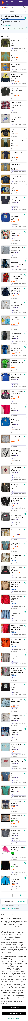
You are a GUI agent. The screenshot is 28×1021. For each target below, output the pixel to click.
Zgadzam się (15, 1007)
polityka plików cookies (7, 1001)
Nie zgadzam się (15, 1013)
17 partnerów (10, 946)
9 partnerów (16, 947)
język (15, 913)
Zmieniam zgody (14, 1018)
